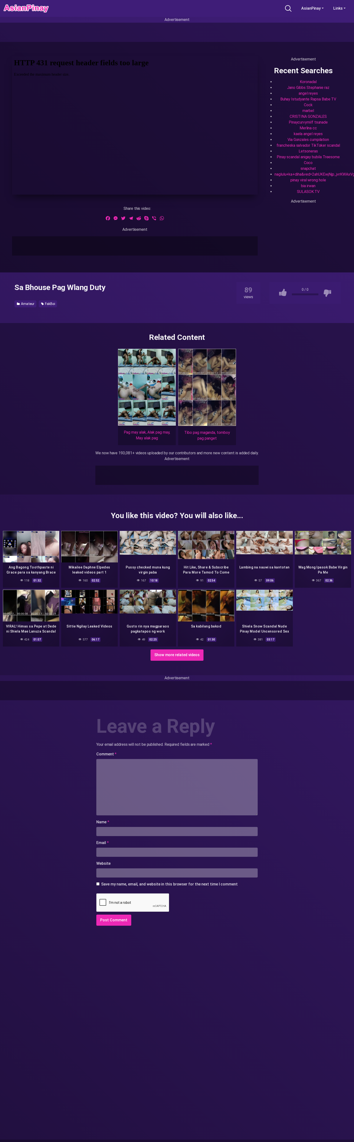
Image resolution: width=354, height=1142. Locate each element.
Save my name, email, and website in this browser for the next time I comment (169, 884)
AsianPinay (311, 8)
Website (103, 863)
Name (102, 822)
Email (102, 842)
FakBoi (49, 304)
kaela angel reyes (308, 134)
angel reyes (308, 93)
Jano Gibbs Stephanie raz (308, 87)
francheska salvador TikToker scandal (308, 145)
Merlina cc (308, 128)
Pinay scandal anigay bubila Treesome (308, 157)
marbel (308, 110)
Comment (106, 754)
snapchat (308, 168)
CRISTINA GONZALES (308, 116)
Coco (308, 162)
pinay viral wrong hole (308, 180)
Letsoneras (308, 151)
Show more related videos (177, 655)
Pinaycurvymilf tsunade (308, 122)
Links (338, 8)
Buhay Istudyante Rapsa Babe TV (308, 99)
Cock (308, 105)
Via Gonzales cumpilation (308, 139)
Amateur (27, 304)
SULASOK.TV (308, 191)
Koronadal (308, 81)
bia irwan (308, 186)
